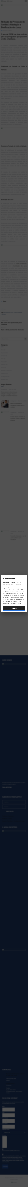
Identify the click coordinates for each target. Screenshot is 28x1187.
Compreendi (14, 608)
